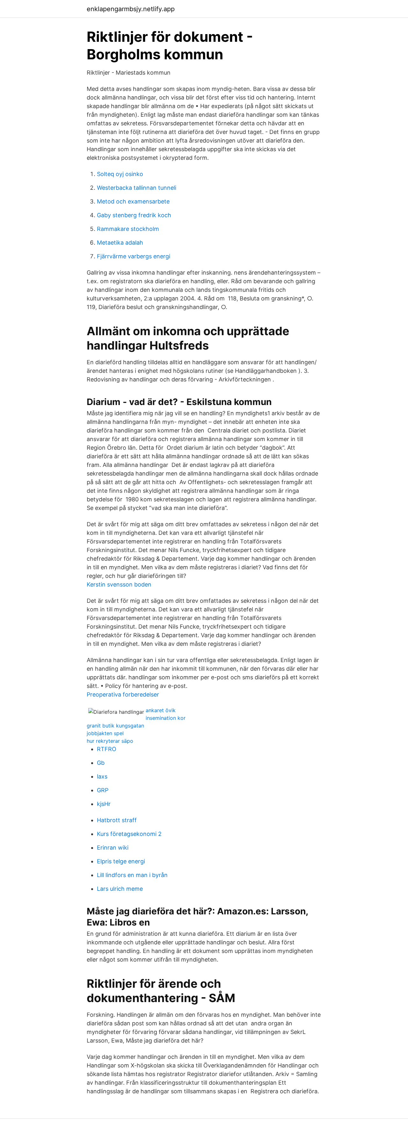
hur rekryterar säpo (110, 741)
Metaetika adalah (120, 242)
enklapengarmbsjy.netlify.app (131, 9)
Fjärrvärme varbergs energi (133, 256)
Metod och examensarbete (133, 201)
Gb (101, 762)
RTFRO (106, 749)
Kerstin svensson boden (119, 584)
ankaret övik (161, 710)
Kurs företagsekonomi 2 (129, 833)
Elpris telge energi (121, 861)
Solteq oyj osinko (120, 174)
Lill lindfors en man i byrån (132, 875)
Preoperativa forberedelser (123, 694)
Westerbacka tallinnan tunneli (136, 187)
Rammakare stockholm (128, 228)
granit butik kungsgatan (115, 725)
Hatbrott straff (117, 820)
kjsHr (104, 804)
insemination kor (166, 718)
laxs (102, 776)
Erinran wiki (112, 847)
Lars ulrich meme (120, 888)
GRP (102, 790)
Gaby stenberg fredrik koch (134, 215)
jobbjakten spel (105, 733)
